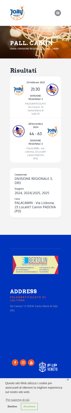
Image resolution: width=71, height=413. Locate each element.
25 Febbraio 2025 (35, 82)
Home (13, 48)
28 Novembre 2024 (35, 125)
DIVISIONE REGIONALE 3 (31, 48)
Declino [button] (12, 406)
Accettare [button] (29, 406)
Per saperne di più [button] (17, 399)
